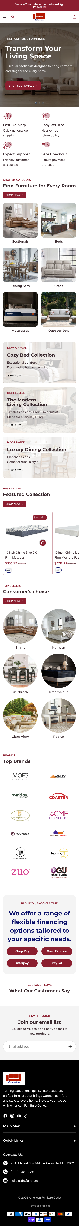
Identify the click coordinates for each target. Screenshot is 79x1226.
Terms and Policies (39, 1205)
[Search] (12, 17)
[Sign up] (70, 1047)
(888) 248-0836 (22, 1172)
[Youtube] (18, 1116)
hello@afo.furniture (24, 1180)
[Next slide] (73, 65)
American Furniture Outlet (45, 1197)
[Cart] (74, 17)
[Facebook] (5, 1116)
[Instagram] (12, 1116)
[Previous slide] (6, 65)
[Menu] (4, 16)
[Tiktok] (25, 1116)
